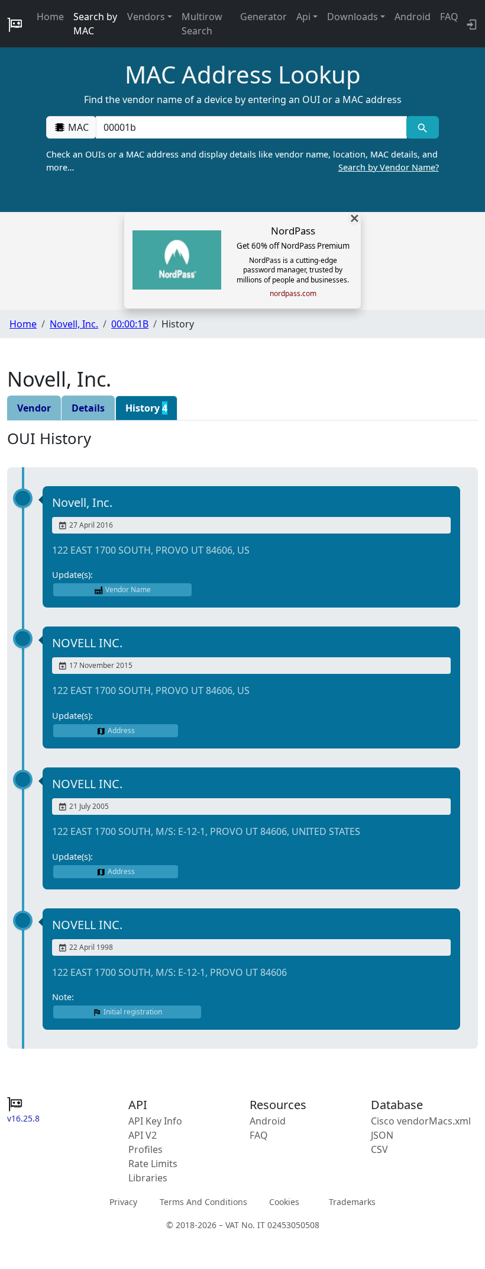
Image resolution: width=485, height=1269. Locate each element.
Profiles (145, 1149)
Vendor (34, 408)
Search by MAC (95, 23)
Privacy (123, 1201)
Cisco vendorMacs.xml (421, 1120)
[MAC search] (422, 127)
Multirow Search (202, 23)
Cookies (284, 1201)
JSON (382, 1135)
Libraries (147, 1177)
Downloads (352, 16)
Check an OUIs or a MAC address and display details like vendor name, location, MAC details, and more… (242, 161)
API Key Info (155, 1120)
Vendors (146, 16)
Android (413, 16)
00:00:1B (129, 323)
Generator (263, 16)
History (146, 408)
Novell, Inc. (74, 323)
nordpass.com (293, 293)
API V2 (142, 1135)
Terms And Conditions (203, 1201)
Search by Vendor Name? (388, 167)
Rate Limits (152, 1163)
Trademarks (352, 1201)
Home (50, 16)
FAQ (449, 16)
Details (88, 408)
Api (303, 16)
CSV (379, 1149)
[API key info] (470, 24)
